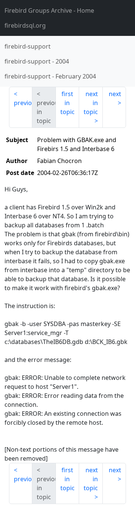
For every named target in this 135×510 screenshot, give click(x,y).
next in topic (91, 103)
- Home (49, 10)
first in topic (67, 103)
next (115, 94)
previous (23, 103)
